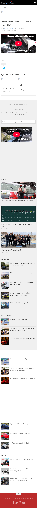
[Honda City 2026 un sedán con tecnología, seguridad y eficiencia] (5, 266)
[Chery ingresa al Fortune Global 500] (18, 240)
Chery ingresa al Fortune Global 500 (11, 250)
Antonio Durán (8, 28)
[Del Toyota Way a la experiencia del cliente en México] (18, 190)
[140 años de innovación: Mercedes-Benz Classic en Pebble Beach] (5, 331)
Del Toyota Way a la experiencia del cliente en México (17, 201)
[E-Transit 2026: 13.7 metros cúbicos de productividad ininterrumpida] (5, 296)
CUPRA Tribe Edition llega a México (20, 303)
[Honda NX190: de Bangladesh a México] (5, 462)
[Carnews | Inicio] (9, 2)
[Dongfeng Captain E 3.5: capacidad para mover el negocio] (5, 285)
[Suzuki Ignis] (26, 82)
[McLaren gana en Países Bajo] (5, 321)
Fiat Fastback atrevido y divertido (20, 433)
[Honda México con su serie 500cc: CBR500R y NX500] (5, 471)
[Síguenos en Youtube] (23, 502)
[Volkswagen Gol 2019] (9, 82)
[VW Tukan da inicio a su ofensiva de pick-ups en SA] (5, 275)
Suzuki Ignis (21, 90)
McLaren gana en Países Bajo (18, 319)
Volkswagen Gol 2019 (7, 88)
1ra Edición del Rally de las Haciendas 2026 (22, 338)
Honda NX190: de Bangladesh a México (21, 459)
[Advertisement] (18, 159)
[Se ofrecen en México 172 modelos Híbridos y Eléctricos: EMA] (18, 214)
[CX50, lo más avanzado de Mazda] (5, 445)
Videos (3, 7)
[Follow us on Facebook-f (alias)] (13, 502)
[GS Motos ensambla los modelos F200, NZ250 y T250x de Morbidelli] (5, 481)
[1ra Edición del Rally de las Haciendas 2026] (5, 341)
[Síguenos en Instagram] (20, 502)
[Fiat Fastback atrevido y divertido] (5, 436)
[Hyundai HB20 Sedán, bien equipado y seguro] (5, 426)
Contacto (32, 498)
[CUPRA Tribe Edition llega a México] (5, 305)
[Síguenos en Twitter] (16, 502)
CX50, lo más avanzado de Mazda (19, 443)
